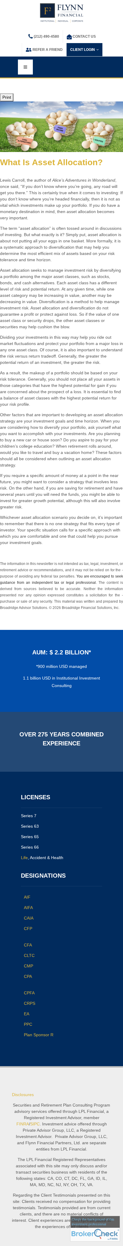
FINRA (22, 1124)
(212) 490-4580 (46, 36)
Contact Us (84, 36)
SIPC (35, 1124)
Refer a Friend (48, 50)
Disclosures (23, 1094)
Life (24, 857)
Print (6, 97)
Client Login (82, 50)
